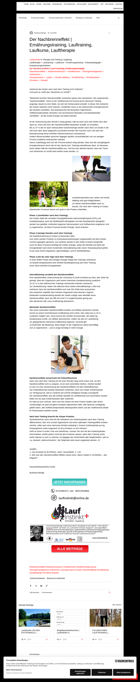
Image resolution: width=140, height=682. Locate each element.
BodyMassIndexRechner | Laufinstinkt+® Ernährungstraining (68, 631)
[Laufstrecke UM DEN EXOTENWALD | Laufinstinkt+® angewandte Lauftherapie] (34, 618)
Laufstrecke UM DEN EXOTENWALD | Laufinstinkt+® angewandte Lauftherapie (33, 631)
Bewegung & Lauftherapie (84, 18)
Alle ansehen (116, 605)
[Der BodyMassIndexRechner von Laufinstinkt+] (70, 618)
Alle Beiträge (23, 18)
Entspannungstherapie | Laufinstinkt (60, 18)
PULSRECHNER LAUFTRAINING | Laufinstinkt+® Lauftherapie (104, 631)
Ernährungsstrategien (38, 18)
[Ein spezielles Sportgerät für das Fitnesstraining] (105, 618)
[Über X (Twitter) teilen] (36, 586)
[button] (119, 18)
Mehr (98, 18)
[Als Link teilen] (47, 586)
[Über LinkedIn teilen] (41, 586)
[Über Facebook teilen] (31, 586)
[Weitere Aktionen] (109, 33)
